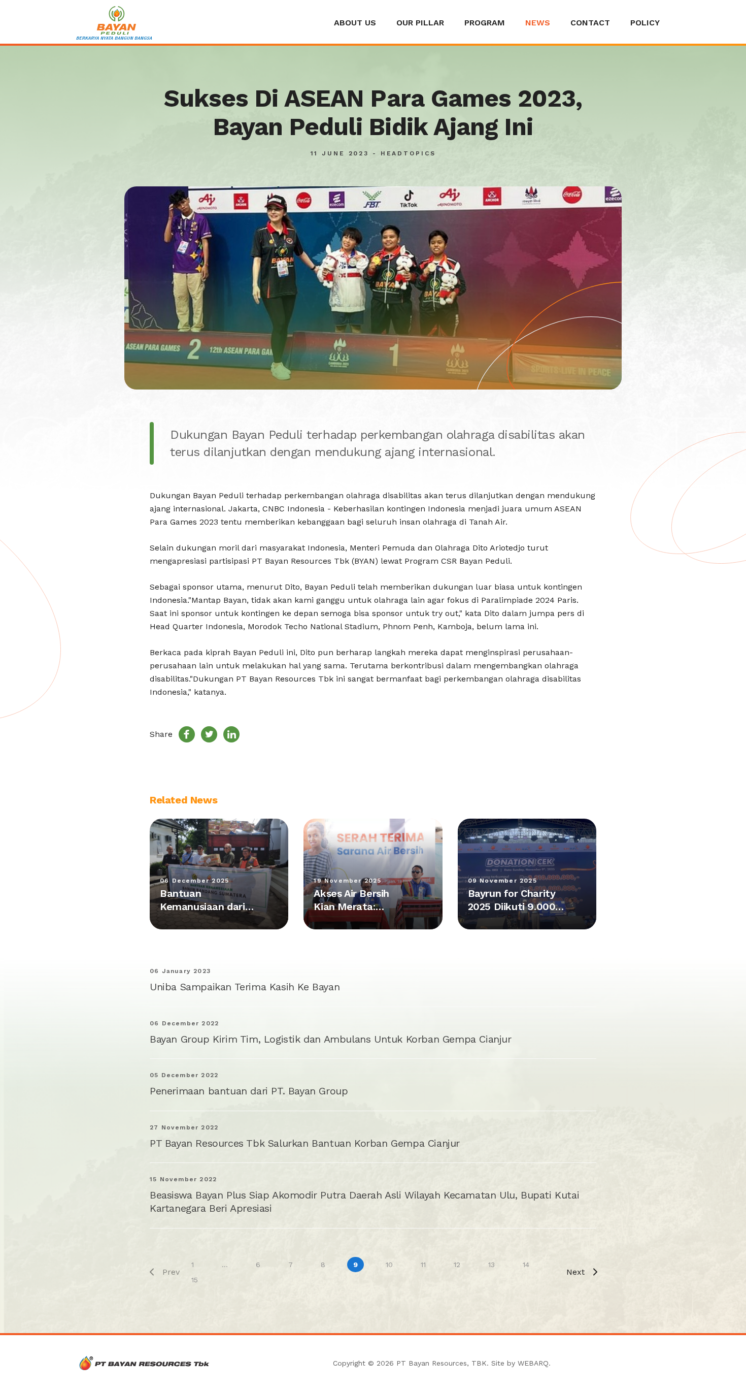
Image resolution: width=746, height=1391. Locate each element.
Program (484, 22)
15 (194, 1280)
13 (491, 1264)
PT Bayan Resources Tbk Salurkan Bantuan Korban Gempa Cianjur (305, 1143)
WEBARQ (533, 1363)
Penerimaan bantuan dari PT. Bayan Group (249, 1091)
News (537, 22)
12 (457, 1264)
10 (389, 1264)
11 (423, 1264)
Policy (645, 22)
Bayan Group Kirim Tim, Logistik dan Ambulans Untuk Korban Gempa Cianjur (331, 1039)
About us (355, 22)
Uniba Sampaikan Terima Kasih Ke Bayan (245, 987)
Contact (590, 22)
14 (526, 1264)
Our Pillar (420, 22)
